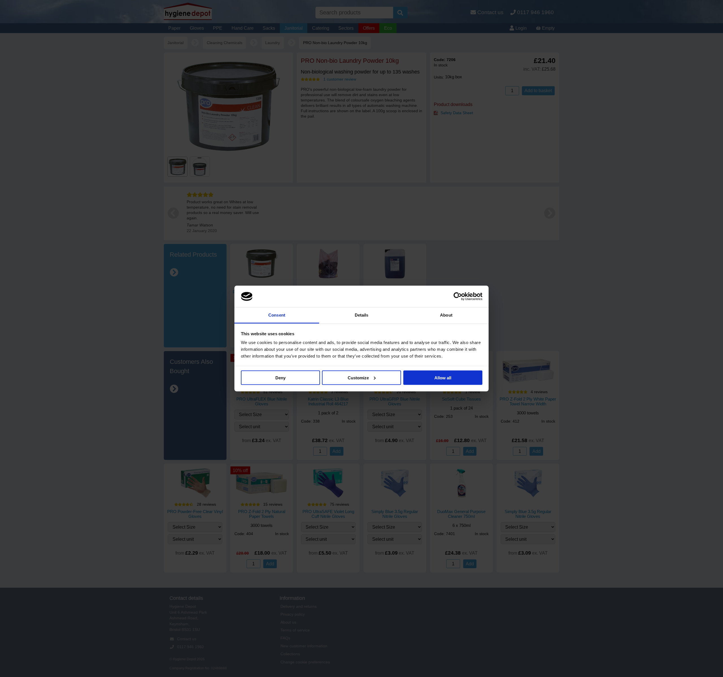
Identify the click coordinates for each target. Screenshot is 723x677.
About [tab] (446, 315)
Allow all (442, 377)
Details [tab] (362, 315)
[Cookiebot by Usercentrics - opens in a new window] (457, 296)
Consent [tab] (276, 315)
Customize (358, 377)
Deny (280, 377)
